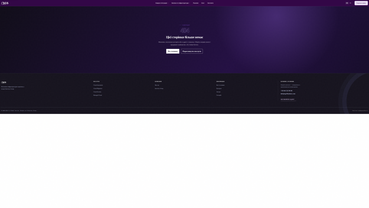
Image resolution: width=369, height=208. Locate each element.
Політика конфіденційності (360, 110)
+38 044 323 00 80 (286, 90)
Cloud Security (97, 92)
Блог (203, 3)
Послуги (96, 81)
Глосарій (218, 95)
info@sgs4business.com (288, 93)
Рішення (195, 3)
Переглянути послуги (191, 51)
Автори (218, 92)
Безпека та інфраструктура (180, 3)
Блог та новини (220, 85)
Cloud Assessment (98, 85)
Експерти (218, 88)
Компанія (158, 81)
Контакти (210, 3)
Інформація (220, 81)
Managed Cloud (97, 95)
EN (350, 3)
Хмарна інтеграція (161, 3)
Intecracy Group (159, 88)
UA (347, 3)
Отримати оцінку (361, 3)
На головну (173, 51)
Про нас (157, 85)
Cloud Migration (97, 88)
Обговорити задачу (287, 99)
